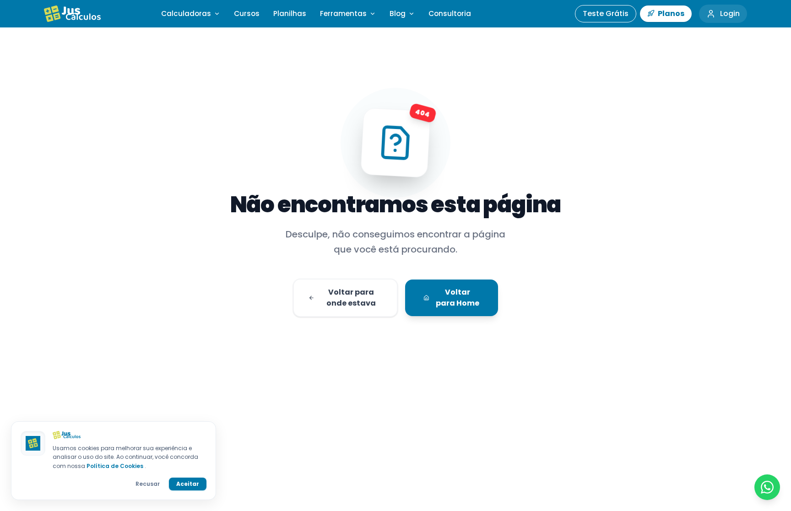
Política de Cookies (116, 466)
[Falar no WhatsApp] (767, 487)
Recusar (147, 484)
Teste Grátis (605, 13)
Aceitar (187, 484)
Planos (670, 13)
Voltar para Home (457, 297)
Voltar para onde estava (351, 297)
